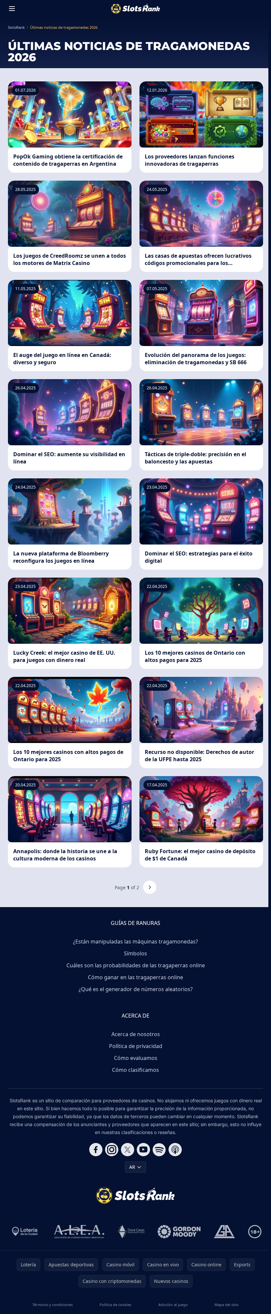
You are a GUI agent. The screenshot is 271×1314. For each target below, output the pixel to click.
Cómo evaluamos (135, 1058)
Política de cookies (115, 1304)
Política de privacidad (135, 1046)
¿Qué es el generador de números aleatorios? (136, 989)
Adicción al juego (173, 1304)
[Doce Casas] (131, 1231)
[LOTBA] (25, 1231)
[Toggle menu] (12, 8)
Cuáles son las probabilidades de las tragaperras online (135, 965)
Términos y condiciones (52, 1304)
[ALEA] (79, 1231)
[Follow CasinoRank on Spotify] (159, 1149)
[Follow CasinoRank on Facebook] (95, 1149)
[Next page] (149, 887)
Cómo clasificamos (135, 1069)
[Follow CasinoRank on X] (127, 1149)
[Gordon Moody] (179, 1231)
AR (132, 1167)
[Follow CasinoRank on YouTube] (143, 1149)
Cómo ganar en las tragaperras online (135, 977)
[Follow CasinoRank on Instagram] (111, 1149)
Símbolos (135, 953)
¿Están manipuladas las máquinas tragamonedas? (135, 941)
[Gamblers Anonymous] (224, 1231)
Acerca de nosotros (135, 1034)
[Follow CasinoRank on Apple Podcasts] (175, 1149)
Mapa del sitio (226, 1304)
